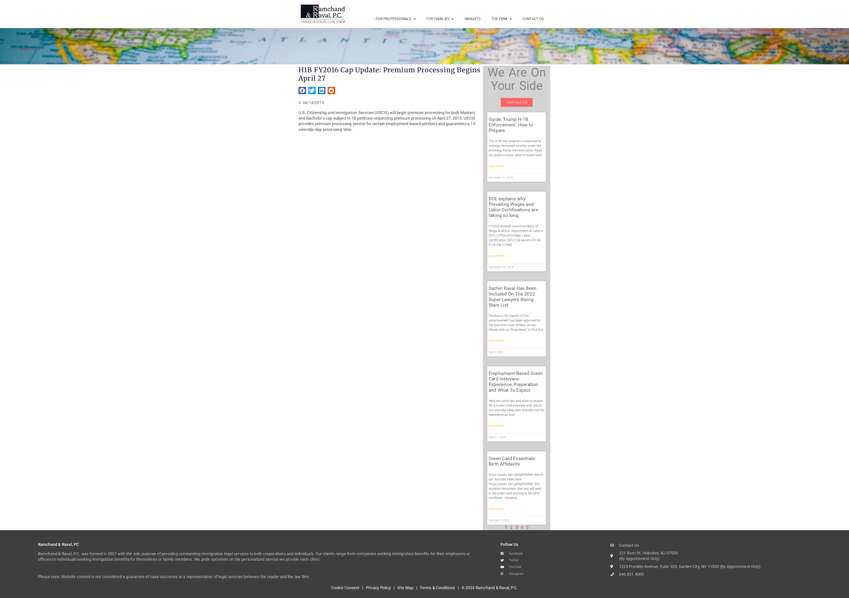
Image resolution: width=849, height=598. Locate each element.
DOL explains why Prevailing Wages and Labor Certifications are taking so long (513, 207)
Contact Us (533, 19)
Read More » (497, 166)
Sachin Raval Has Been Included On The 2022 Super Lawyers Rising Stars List (512, 297)
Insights (473, 19)
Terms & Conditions (437, 587)
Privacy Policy (378, 587)
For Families (437, 19)
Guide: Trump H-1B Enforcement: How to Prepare (511, 125)
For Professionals (393, 19)
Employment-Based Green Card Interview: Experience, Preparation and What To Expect (516, 382)
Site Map (405, 587)
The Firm (499, 19)
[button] (302, 90)
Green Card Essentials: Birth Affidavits (512, 461)
